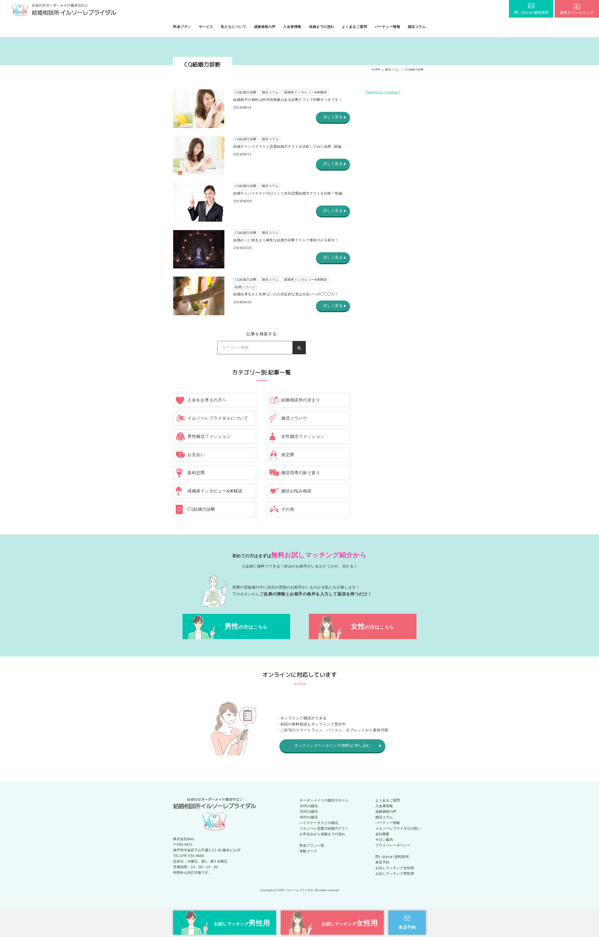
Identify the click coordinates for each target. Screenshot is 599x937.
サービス (206, 26)
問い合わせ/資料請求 (531, 12)
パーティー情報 (387, 26)
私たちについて (233, 26)
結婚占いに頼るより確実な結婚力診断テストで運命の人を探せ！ (286, 240)
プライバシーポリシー (392, 845)
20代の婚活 (309, 806)
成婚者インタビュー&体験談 (305, 92)
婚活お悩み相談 (296, 491)
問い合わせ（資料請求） (392, 856)
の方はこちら (246, 626)
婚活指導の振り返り (300, 473)
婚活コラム (417, 26)
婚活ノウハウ (294, 418)
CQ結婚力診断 (246, 92)
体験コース (308, 851)
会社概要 (382, 834)
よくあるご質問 (354, 26)
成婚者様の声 (265, 26)
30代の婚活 (309, 811)
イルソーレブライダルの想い (398, 828)
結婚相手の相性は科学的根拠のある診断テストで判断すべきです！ (287, 99)
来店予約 (382, 862)
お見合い (196, 455)
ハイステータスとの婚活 (319, 822)
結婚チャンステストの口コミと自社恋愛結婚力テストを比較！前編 (287, 193)
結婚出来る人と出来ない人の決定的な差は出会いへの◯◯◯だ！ (286, 294)
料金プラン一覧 (312, 845)
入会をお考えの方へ (206, 400)
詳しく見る (333, 117)
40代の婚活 (309, 817)
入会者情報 (292, 26)
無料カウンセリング (577, 12)
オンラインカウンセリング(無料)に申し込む (332, 745)
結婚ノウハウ (245, 287)
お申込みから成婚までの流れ (322, 834)
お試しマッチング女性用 (394, 868)
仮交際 (287, 455)
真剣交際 (196, 473)
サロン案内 (384, 839)
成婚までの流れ (321, 26)
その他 (287, 509)
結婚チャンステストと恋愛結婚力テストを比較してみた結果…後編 (287, 146)
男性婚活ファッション (209, 436)
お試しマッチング (242, 923)
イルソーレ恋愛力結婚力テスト (324, 828)
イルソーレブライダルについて (217, 418)
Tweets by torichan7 (383, 92)
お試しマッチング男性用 (394, 873)
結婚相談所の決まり (300, 400)
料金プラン (182, 26)
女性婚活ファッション (303, 436)
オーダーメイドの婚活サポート (324, 800)
